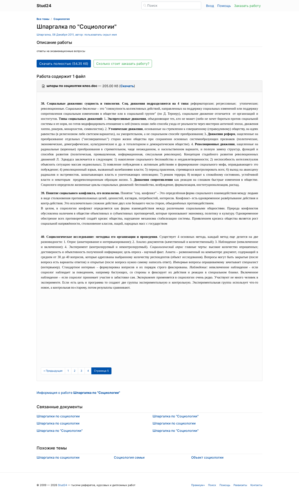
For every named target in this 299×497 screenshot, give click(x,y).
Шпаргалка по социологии (58, 423)
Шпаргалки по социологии (58, 416)
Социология (61, 19)
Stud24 (62, 485)
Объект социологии (207, 457)
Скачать (127, 86)
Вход (210, 6)
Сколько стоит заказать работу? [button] (122, 64)
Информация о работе (78, 393)
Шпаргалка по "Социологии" (60, 431)
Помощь (224, 6)
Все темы (43, 19)
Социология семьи (129, 457)
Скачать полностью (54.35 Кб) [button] (63, 64)
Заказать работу (247, 6)
